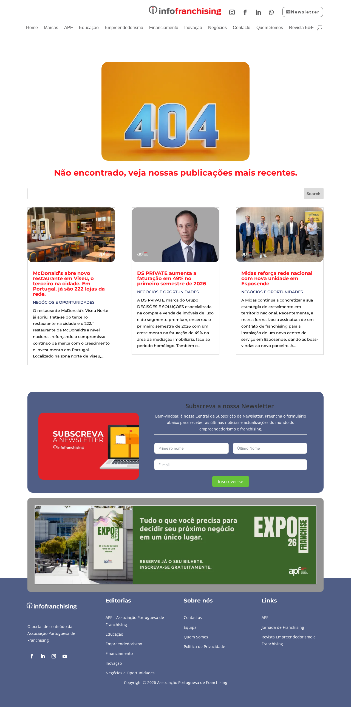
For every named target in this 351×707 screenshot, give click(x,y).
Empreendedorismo (124, 28)
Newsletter (305, 12)
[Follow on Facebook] (245, 12)
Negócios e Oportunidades (64, 302)
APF (68, 28)
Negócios (217, 28)
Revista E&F (301, 28)
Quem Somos (269, 28)
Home (32, 28)
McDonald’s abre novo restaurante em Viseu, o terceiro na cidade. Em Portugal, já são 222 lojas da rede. (69, 283)
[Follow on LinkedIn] (258, 12)
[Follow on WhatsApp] (271, 12)
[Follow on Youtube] (64, 656)
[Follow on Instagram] (232, 12)
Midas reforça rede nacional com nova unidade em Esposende (276, 278)
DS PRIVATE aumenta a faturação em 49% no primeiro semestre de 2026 (171, 278)
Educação (89, 28)
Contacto (241, 28)
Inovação (193, 28)
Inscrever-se (230, 481)
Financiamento (163, 28)
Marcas (51, 28)
